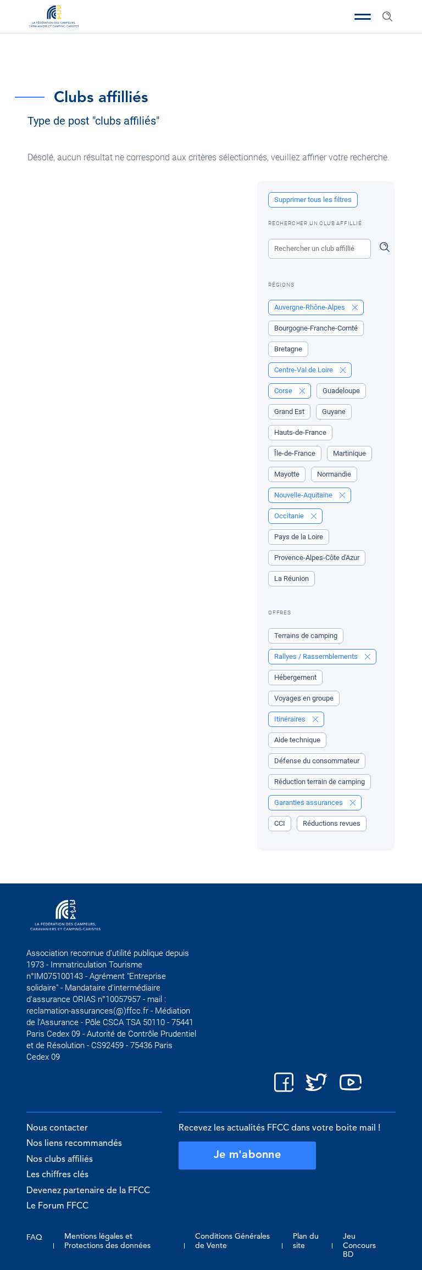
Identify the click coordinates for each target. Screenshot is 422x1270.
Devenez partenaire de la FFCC (88, 1191)
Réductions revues (331, 823)
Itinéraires (290, 719)
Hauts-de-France (300, 432)
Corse (284, 391)
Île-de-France (294, 453)
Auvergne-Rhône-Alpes (310, 307)
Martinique (349, 453)
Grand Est (289, 411)
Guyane (334, 411)
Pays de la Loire (298, 537)
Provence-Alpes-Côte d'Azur (316, 557)
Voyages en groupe (304, 698)
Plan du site (306, 1241)
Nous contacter (57, 1128)
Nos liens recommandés (74, 1143)
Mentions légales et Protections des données (107, 1241)
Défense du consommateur (316, 761)
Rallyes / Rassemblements (316, 656)
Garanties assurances (309, 802)
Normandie (334, 474)
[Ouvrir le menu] (362, 16)
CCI (279, 823)
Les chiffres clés (57, 1175)
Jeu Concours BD (359, 1245)
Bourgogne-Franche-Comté (316, 328)
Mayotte (286, 474)
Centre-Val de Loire (304, 370)
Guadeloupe (341, 391)
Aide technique (297, 740)
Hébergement (295, 677)
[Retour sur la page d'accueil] (53, 17)
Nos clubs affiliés (59, 1159)
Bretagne (288, 349)
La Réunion (291, 578)
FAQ (34, 1237)
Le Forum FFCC (57, 1206)
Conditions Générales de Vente (232, 1241)
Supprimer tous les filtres (313, 199)
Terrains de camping (305, 635)
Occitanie (290, 516)
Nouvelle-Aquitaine (304, 495)
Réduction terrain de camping (319, 781)
